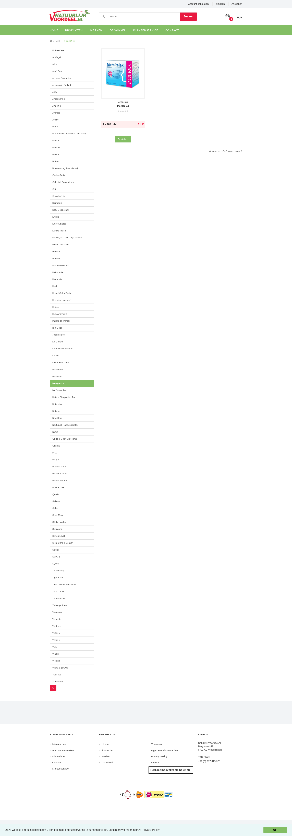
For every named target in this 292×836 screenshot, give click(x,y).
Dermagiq (57, 203)
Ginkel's (56, 258)
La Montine (57, 341)
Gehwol (56, 251)
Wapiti (55, 654)
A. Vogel (56, 57)
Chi (54, 189)
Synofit (55, 563)
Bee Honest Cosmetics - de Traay (69, 133)
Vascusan (57, 612)
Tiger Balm (57, 577)
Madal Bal (57, 369)
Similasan (57, 529)
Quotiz (55, 494)
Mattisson (57, 376)
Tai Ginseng (58, 570)
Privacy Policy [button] (151, 829)
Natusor (56, 411)
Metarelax (123, 106)
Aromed (56, 113)
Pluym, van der (59, 480)
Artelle (55, 119)
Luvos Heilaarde (60, 362)
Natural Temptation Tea (64, 397)
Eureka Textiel (59, 230)
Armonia (56, 106)
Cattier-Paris (58, 175)
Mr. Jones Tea (59, 390)
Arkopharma (58, 99)
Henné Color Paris (61, 293)
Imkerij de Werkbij (61, 321)
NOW (55, 432)
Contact (56, 762)
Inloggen (220, 4)
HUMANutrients (59, 314)
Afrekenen (237, 4)
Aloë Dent (57, 71)
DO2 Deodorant (60, 210)
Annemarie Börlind (61, 85)
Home (105, 744)
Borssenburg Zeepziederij (65, 168)
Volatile (56, 640)
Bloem (55, 154)
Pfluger (55, 459)
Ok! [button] (275, 830)
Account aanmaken (198, 4)
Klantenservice (60, 768)
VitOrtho (56, 633)
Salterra (56, 501)
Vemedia (56, 619)
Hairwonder (58, 272)
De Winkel (107, 762)
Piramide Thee (59, 473)
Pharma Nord (59, 466)
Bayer (55, 126)
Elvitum (55, 217)
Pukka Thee (58, 487)
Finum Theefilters (60, 244)
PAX (54, 452)
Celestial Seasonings (63, 182)
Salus (55, 508)
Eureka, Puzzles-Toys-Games (67, 237)
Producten (107, 750)
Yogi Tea (56, 674)
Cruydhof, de (58, 196)
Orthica (56, 445)
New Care (57, 418)
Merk (58, 41)
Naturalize (57, 404)
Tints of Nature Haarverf (64, 584)
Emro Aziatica (59, 223)
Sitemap (155, 762)
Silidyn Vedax (59, 522)
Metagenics (69, 41)
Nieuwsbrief (58, 756)
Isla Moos (57, 328)
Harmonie (57, 279)
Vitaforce (56, 626)
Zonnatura (57, 681)
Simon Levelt (58, 536)
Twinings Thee (59, 605)
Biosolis (56, 147)
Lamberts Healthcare (62, 348)
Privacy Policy (159, 756)
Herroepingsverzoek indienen (170, 769)
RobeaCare (58, 50)
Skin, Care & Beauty (62, 543)
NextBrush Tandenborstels (65, 425)
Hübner (55, 307)
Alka (54, 64)
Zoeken (188, 16)
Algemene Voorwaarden (164, 750)
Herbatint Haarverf (61, 300)
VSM (54, 647)
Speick (55, 550)
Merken (106, 756)
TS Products (58, 598)
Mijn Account (59, 744)
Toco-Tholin (58, 591)
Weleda (56, 661)
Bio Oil (55, 140)
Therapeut (156, 744)
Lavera (55, 355)
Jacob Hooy (58, 334)
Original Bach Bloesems (64, 439)
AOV (54, 92)
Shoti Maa (57, 515)
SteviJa (56, 556)
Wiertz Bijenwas (60, 667)
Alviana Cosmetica (61, 78)
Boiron (55, 161)
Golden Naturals (60, 265)
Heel (54, 286)
